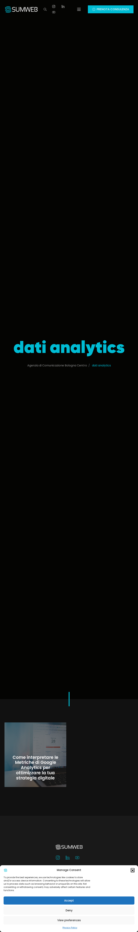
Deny (69, 910)
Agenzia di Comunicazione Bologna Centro (57, 365)
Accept (69, 900)
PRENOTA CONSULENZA (113, 9)
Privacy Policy (70, 927)
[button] (132, 870)
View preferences (69, 920)
